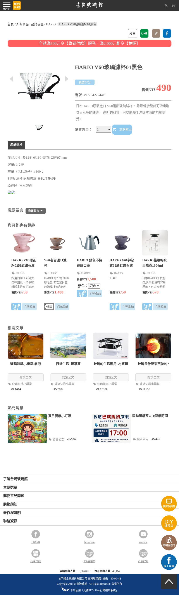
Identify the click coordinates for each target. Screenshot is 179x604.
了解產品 (29, 306)
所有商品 (22, 24)
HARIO (51, 24)
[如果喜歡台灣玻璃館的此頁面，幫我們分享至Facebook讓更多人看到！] (167, 33)
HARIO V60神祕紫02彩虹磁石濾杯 (122, 265)
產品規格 (16, 144)
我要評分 (85, 82)
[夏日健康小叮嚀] (27, 428)
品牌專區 (37, 24)
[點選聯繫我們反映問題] (169, 549)
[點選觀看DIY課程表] (169, 530)
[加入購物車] (16, 307)
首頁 (11, 24)
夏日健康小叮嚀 (59, 416)
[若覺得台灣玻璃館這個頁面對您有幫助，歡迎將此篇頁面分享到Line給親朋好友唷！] (144, 33)
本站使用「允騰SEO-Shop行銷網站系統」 (94, 590)
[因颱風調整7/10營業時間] (111, 428)
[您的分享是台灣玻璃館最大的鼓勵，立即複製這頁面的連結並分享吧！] (156, 33)
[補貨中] (49, 307)
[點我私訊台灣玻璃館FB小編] (169, 569)
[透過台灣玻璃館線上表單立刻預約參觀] (17, 5)
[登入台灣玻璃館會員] (166, 6)
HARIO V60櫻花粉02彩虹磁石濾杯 (23, 265)
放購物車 (125, 129)
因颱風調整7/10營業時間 (150, 416)
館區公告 (58, 439)
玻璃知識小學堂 (22, 383)
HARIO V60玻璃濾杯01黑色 (77, 24)
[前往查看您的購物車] (173, 6)
